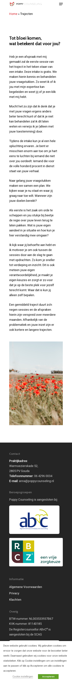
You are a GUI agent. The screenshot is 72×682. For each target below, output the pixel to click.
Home (13, 14)
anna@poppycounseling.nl (36, 481)
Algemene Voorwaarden (25, 587)
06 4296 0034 (43, 476)
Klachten (15, 599)
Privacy (14, 593)
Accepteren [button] (48, 676)
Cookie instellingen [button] (23, 676)
